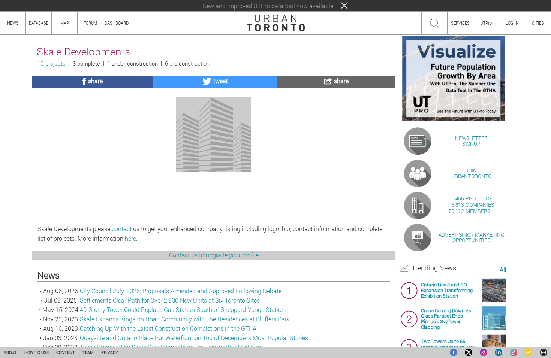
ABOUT (10, 352)
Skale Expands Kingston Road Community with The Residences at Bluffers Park (185, 319)
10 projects (51, 63)
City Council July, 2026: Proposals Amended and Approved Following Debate (180, 291)
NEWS (13, 22)
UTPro (486, 22)
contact (122, 229)
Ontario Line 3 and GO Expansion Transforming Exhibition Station (447, 290)
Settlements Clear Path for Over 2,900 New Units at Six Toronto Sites (170, 300)
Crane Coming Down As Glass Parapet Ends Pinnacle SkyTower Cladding (446, 318)
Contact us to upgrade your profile (214, 255)
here (130, 238)
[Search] (434, 23)
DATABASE (38, 22)
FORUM (90, 22)
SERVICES (460, 22)
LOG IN (512, 22)
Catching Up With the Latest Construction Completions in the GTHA (168, 328)
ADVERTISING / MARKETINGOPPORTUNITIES (471, 237)
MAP (64, 22)
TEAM (88, 352)
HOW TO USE (36, 352)
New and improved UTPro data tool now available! (268, 6)
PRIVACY (109, 352)
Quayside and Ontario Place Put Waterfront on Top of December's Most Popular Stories (194, 338)
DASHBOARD (116, 22)
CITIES (538, 22)
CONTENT (65, 352)
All (503, 270)
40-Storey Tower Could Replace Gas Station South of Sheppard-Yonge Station (182, 309)
